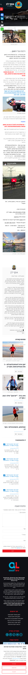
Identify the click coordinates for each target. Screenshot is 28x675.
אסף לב (14, 272)
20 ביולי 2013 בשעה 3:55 (14, 463)
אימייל (24, 534)
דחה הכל (14, 671)
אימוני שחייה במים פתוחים (14, 622)
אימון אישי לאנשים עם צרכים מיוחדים (14, 618)
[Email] (2, 25)
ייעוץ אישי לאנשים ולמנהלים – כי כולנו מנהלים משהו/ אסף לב (15, 365)
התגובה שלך (22, 512)
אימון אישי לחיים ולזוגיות (14, 616)
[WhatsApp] (2, 29)
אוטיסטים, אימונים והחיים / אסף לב (15, 428)
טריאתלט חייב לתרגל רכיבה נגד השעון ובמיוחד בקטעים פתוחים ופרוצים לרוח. (14, 125)
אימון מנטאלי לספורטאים (14, 614)
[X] (2, 22)
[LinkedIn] (2, 18)
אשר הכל (14, 664)
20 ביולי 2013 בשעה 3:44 (14, 448)
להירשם (19, 548)
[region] (14, 659)
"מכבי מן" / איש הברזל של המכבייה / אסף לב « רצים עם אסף (10, 444)
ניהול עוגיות (14, 667)
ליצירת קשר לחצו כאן (10, 222)
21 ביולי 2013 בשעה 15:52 (14, 494)
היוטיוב (21, 220)
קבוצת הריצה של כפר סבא (14, 620)
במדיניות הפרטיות (16, 658)
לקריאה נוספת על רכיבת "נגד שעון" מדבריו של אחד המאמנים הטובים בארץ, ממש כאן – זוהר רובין (14, 92)
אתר (24, 540)
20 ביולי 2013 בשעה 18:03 (14, 479)
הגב (4, 444)
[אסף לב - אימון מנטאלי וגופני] (14, 4)
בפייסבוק (16, 217)
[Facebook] (2, 15)
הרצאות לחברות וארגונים (14, 624)
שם (24, 528)
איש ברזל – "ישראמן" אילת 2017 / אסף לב (14, 396)
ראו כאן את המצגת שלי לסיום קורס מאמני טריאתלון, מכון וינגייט (14, 73)
